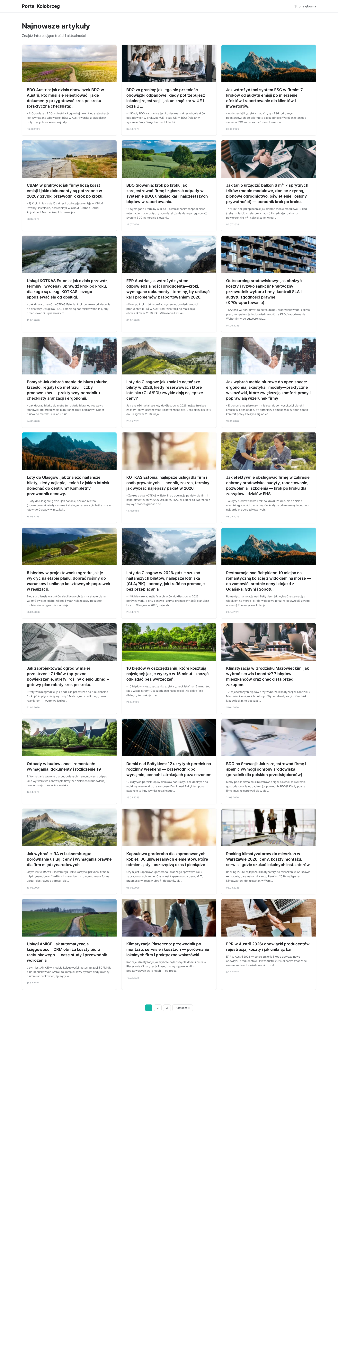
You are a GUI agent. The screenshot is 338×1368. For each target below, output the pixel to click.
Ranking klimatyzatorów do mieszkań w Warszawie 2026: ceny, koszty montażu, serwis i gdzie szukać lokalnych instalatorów (268, 859)
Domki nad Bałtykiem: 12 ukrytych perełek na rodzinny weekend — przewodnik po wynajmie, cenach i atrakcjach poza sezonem (168, 769)
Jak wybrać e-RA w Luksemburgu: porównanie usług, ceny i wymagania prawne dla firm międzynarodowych (69, 859)
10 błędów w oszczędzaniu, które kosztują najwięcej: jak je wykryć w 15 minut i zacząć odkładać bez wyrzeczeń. (167, 674)
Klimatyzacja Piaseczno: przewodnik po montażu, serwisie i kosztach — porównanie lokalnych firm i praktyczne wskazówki (167, 949)
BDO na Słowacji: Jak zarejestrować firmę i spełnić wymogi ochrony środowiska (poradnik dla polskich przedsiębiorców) (266, 769)
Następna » (182, 1007)
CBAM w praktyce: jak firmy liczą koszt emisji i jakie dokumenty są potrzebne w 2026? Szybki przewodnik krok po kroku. (65, 191)
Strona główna (305, 6)
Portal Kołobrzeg (41, 6)
